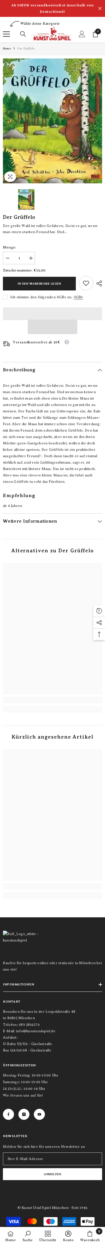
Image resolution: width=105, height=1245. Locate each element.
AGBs (78, 297)
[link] (86, 283)
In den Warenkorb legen (39, 283)
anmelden (52, 1174)
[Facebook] (8, 1114)
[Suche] (23, 34)
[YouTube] (39, 1114)
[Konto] (82, 34)
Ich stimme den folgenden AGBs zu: (41, 297)
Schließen (100, 8)
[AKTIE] (97, 283)
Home (7, 48)
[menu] (6, 34)
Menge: (9, 247)
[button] (52, 327)
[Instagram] (23, 1114)
